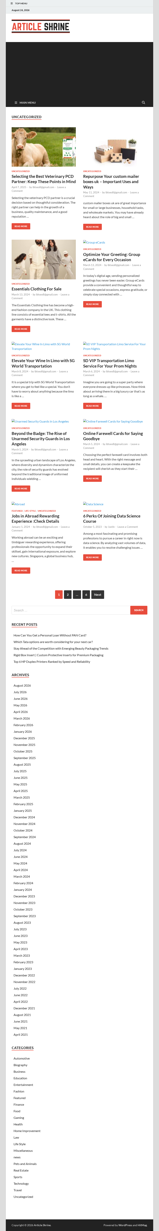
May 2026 (20, 705)
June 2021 (21, 1021)
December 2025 (24, 738)
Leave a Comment (128, 526)
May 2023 (20, 942)
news (17, 1157)
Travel (18, 1190)
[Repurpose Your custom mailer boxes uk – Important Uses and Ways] (115, 147)
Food (17, 1111)
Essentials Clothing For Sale (36, 288)
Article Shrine (42, 1225)
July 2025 (20, 771)
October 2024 (23, 830)
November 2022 (24, 982)
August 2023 (22, 922)
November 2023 (24, 903)
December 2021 (24, 1008)
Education (20, 1078)
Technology (21, 1183)
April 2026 (21, 712)
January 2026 (23, 731)
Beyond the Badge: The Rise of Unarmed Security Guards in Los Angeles (41, 438)
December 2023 (24, 896)
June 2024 (21, 856)
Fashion (19, 1091)
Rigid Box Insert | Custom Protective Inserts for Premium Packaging (58, 655)
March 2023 (22, 955)
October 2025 (23, 751)
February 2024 (23, 883)
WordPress (125, 1225)
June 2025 (21, 777)
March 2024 (22, 876)
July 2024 (20, 850)
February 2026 (23, 725)
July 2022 (20, 988)
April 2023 (21, 949)
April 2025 (21, 791)
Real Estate (21, 1170)
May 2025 (20, 784)
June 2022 (21, 995)
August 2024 (22, 843)
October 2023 (23, 909)
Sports (18, 1177)
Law (16, 1137)
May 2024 (20, 863)
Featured (17, 511)
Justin (111, 526)
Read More (19, 225)
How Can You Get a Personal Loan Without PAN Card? (50, 635)
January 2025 (23, 810)
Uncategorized (21, 171)
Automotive (22, 1058)
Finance (19, 1104)
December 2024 (24, 817)
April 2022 (21, 1001)
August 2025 (22, 764)
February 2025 (23, 804)
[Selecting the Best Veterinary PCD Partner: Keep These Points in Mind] (44, 147)
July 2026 (20, 692)
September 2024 (25, 837)
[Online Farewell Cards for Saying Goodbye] (115, 421)
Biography (20, 1065)
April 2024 (21, 870)
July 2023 (20, 929)
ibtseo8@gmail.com (43, 187)
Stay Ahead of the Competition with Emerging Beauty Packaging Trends (61, 648)
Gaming (19, 1117)
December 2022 (24, 975)
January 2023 (23, 968)
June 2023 (21, 935)
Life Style (30, 511)
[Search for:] (79, 610)
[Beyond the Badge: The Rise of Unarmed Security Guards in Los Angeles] (44, 421)
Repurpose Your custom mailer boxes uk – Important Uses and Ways (111, 181)
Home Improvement (27, 1131)
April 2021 (21, 1034)
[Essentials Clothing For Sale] (44, 259)
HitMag (142, 1225)
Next (97, 594)
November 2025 (24, 744)
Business (19, 1071)
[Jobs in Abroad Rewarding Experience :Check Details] (44, 503)
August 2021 (22, 1015)
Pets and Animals (25, 1164)
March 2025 (22, 797)
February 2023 (23, 962)
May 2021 (20, 1028)
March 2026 (22, 718)
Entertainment (23, 1084)
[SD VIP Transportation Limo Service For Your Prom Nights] (115, 346)
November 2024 (24, 824)
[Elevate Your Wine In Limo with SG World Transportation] (44, 346)
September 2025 (25, 758)
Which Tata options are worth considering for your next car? (53, 642)
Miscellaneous (23, 1150)
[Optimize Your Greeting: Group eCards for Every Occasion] (115, 242)
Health (18, 1124)
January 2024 (23, 889)
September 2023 (25, 916)
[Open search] (143, 102)
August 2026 (22, 685)
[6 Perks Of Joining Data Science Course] (115, 503)
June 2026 (21, 698)
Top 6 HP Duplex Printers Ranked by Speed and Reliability (52, 661)
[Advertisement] (79, 69)
